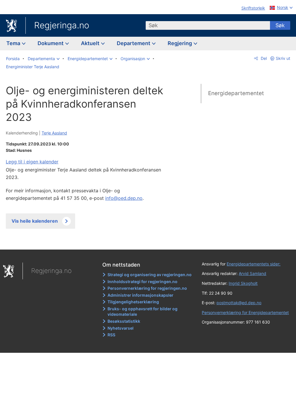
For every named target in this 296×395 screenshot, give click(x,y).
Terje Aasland (54, 132)
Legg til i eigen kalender (32, 162)
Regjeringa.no (61, 25)
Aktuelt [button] (91, 43)
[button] (44, 59)
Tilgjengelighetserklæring (133, 301)
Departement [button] (134, 43)
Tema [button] (13, 43)
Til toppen (88, 241)
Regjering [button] (180, 43)
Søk (280, 25)
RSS (111, 334)
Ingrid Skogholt (243, 283)
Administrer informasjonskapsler (140, 295)
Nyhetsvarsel (121, 328)
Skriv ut (283, 58)
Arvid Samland (252, 273)
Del (263, 58)
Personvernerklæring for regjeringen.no (147, 288)
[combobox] (208, 25)
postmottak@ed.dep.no (239, 302)
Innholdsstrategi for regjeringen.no (142, 281)
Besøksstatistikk (124, 321)
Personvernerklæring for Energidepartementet (245, 312)
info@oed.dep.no (124, 198)
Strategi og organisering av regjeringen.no (150, 274)
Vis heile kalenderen (35, 221)
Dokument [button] (51, 43)
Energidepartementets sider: (253, 263)
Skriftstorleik (253, 7)
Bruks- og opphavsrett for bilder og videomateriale (142, 311)
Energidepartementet (236, 93)
